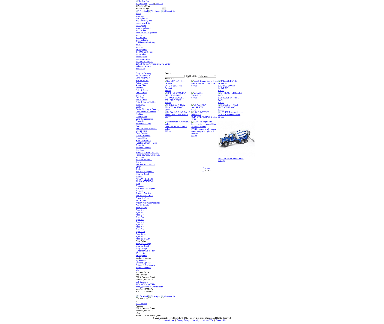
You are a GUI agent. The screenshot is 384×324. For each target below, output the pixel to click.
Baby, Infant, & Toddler (146, 102)
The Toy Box (141, 303)
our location (141, 54)
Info (137, 270)
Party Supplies (142, 133)
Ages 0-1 (140, 210)
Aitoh (138, 184)
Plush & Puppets (143, 136)
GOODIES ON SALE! (145, 164)
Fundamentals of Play (145, 251)
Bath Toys (140, 104)
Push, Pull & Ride (143, 140)
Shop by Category (143, 73)
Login (151, 3)
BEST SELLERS (143, 76)
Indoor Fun (140, 95)
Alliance (139, 191)
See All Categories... (145, 172)
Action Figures (142, 83)
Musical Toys (141, 131)
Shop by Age (141, 208)
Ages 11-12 (141, 236)
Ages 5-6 (140, 222)
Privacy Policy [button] (183, 320)
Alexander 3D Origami (145, 188)
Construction (141, 116)
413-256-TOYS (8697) (145, 284)
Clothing (139, 114)
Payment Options (143, 267)
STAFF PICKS (142, 80)
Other (138, 167)
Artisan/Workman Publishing (148, 203)
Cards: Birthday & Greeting (147, 109)
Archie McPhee (142, 198)
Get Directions (142, 282)
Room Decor (141, 145)
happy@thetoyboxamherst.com (149, 287)
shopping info (141, 57)
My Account (141, 260)
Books (138, 107)
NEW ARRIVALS (143, 78)
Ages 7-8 (140, 227)
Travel (138, 162)
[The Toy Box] (142, 1)
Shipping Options (143, 263)
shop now (140, 16)
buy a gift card (142, 18)
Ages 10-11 (141, 234)
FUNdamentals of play (145, 42)
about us (139, 47)
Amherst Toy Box (143, 193)
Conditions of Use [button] (166, 320)
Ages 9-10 (140, 231)
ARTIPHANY (141, 200)
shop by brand (142, 30)
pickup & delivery (143, 66)
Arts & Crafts (141, 100)
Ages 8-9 (140, 229)
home (138, 13)
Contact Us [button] (221, 320)
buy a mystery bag (144, 21)
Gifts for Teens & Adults (146, 128)
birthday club (141, 49)
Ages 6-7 (140, 224)
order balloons (142, 40)
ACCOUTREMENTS (144, 179)
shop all (139, 35)
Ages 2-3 (140, 215)
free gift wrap (141, 37)
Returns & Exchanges (145, 265)
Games (139, 126)
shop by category (143, 28)
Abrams (139, 176)
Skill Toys (140, 97)
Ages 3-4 (140, 217)
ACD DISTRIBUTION (145, 181)
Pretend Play (141, 138)
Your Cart (159, 3)
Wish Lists (140, 253)
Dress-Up (140, 121)
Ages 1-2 (140, 212)
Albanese (140, 186)
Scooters (140, 88)
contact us (140, 69)
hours (138, 45)
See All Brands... (143, 205)
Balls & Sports (142, 90)
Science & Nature (143, 148)
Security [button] (196, 320)
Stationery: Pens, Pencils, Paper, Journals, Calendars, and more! (148, 154)
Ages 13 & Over (143, 239)
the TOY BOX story (144, 52)
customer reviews (143, 59)
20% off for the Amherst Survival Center (153, 64)
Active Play (141, 85)
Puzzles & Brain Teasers (146, 143)
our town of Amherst (144, 61)
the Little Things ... (144, 160)
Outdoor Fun (141, 92)
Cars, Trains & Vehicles (146, 112)
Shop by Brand (142, 174)
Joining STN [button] (207, 320)
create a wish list (143, 23)
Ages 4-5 (140, 219)
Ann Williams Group (144, 196)
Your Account (141, 3)
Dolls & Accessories (144, 119)
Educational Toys (143, 124)
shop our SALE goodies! (146, 33)
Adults (138, 169)
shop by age (141, 25)
